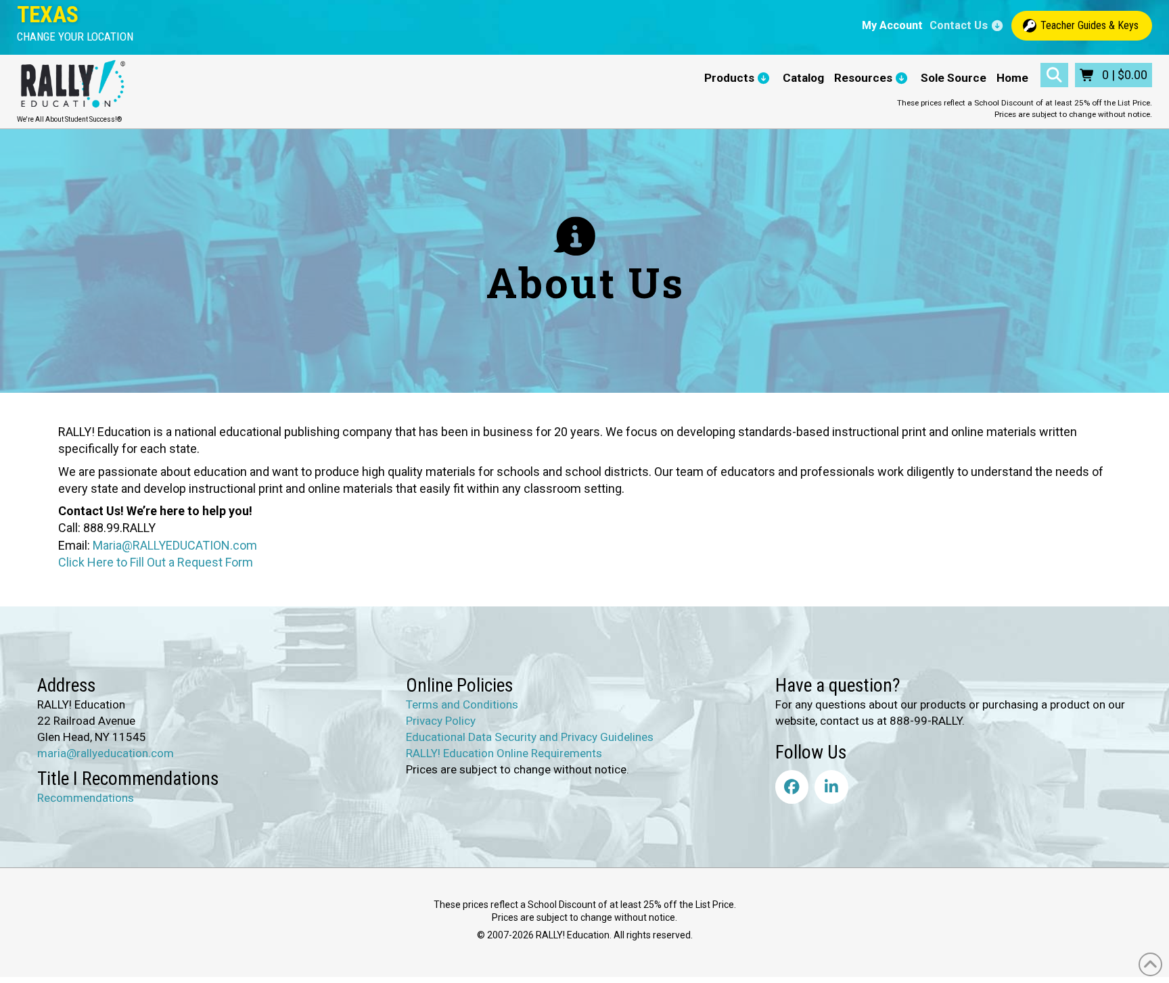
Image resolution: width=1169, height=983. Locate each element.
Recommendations (85, 798)
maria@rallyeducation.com (105, 753)
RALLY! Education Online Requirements (504, 753)
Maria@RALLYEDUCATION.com (175, 545)
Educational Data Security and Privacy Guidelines (530, 737)
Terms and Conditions (462, 704)
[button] (75, 37)
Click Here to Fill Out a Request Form (155, 562)
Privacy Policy (441, 720)
